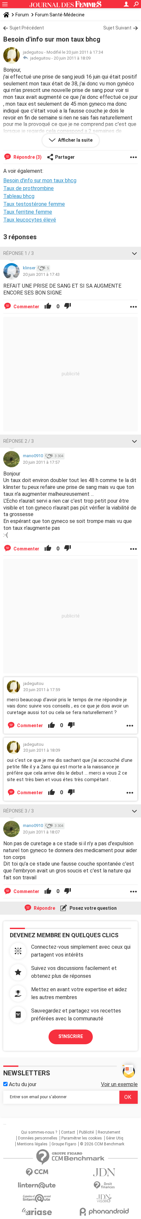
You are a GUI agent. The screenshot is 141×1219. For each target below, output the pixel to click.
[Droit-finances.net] (104, 1185)
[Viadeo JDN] (104, 1198)
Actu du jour (22, 1084)
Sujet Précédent (27, 27)
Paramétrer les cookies (81, 1138)
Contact (68, 1132)
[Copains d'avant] (36, 1198)
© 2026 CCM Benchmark (102, 1144)
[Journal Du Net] (104, 1172)
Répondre (44, 908)
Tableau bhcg (18, 196)
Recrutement (109, 1132)
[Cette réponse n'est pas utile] (67, 306)
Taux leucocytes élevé (29, 220)
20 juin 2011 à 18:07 (41, 832)
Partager (65, 157)
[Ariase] (36, 1211)
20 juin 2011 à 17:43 (41, 274)
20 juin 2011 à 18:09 (72, 58)
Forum (22, 14)
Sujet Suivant (117, 27)
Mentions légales (32, 1144)
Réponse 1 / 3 (18, 253)
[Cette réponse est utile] (48, 306)
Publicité (86, 1132)
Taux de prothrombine (28, 188)
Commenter (25, 306)
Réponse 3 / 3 (18, 811)
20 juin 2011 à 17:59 (41, 689)
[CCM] (36, 1172)
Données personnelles (37, 1138)
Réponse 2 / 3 (18, 441)
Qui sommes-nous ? (39, 1132)
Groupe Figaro (63, 1144)
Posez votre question (93, 908)
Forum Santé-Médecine (60, 14)
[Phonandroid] (104, 1212)
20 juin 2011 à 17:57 (41, 462)
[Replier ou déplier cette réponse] (134, 253)
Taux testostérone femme (34, 204)
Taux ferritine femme (27, 212)
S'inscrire (70, 1036)
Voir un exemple (119, 1084)
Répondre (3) (27, 157)
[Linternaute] (36, 1185)
